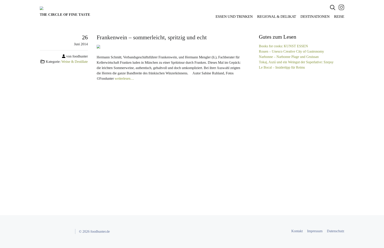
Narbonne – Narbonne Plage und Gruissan (289, 57)
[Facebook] (44, 231)
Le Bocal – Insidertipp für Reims (282, 67)
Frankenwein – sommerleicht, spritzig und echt (152, 37)
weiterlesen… (124, 78)
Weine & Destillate (74, 61)
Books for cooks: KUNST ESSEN (283, 46)
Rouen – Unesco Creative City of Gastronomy (291, 51)
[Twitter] (52, 231)
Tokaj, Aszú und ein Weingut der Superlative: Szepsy (296, 62)
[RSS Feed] (68, 231)
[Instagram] (341, 7)
